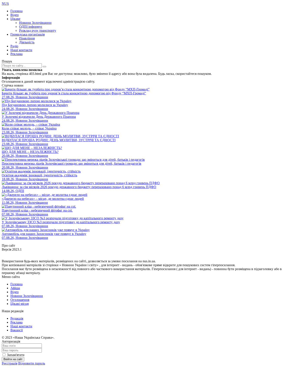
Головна (16, 11)
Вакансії (16, 330)
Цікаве (15, 19)
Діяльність (26, 42)
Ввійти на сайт (13, 359)
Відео (14, 15)
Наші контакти (21, 50)
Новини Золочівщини (35, 23)
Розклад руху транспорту (37, 30)
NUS (5, 3)
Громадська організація (27, 34)
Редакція (16, 318)
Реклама (16, 54)
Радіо (14, 46)
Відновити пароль (31, 363)
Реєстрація (9, 363)
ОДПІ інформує (30, 26)
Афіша (15, 288)
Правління (27, 38)
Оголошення (19, 300)
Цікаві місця (19, 303)
